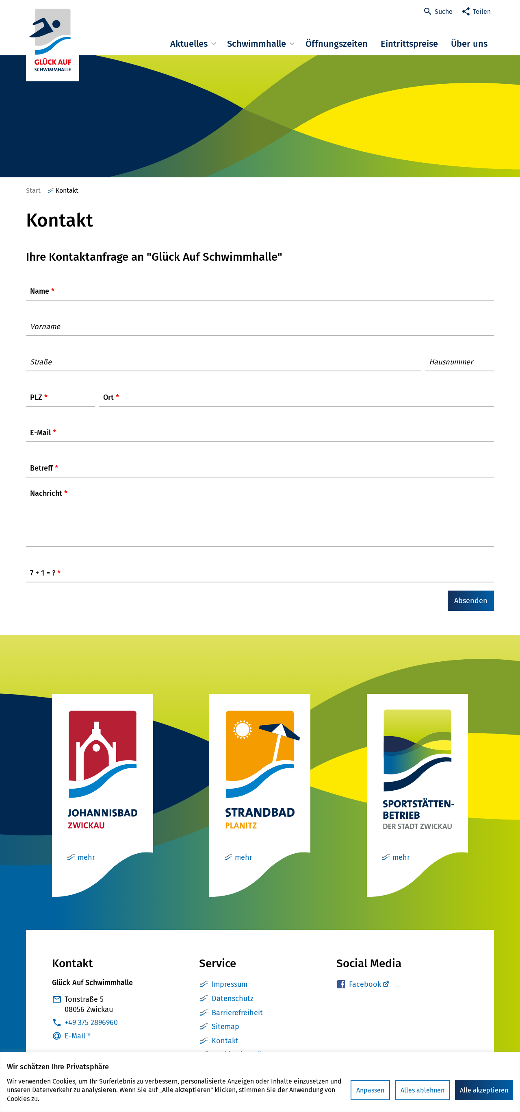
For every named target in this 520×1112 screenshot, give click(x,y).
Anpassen (370, 1090)
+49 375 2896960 (91, 1022)
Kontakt (225, 1040)
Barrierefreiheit (237, 1012)
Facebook (365, 984)
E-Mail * (78, 1035)
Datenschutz (233, 998)
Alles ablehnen (422, 1090)
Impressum (229, 984)
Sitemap (225, 1026)
